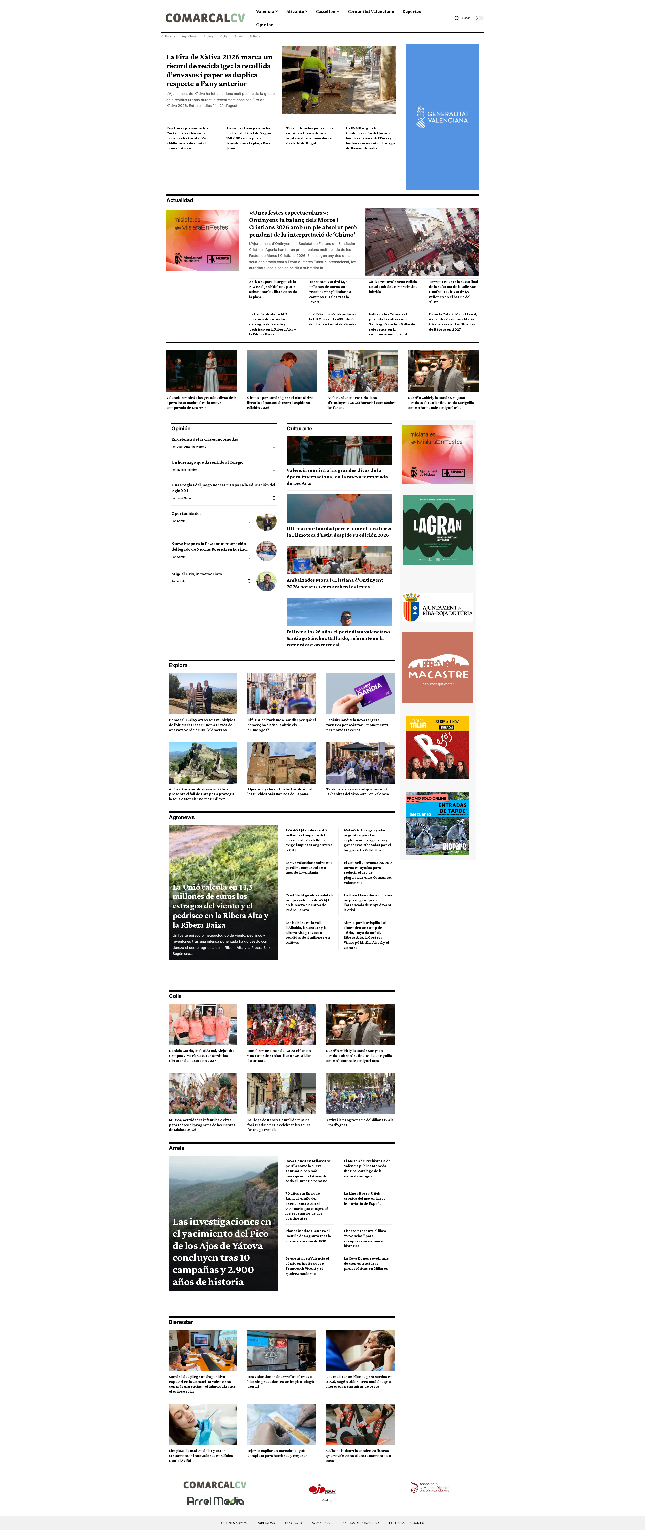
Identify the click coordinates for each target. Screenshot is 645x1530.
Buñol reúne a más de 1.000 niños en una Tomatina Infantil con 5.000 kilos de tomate (279, 1055)
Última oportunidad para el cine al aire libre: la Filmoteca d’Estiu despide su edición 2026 (280, 402)
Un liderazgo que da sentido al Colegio (207, 462)
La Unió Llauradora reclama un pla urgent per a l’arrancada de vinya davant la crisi (368, 902)
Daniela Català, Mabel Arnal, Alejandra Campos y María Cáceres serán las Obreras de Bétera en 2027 (202, 1055)
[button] (462, 18)
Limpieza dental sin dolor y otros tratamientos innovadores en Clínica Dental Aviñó (201, 1455)
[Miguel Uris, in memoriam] (266, 581)
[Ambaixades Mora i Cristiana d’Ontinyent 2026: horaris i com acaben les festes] (363, 371)
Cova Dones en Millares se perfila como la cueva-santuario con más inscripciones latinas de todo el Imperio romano (308, 1171)
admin (181, 521)
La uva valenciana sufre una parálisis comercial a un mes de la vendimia (309, 867)
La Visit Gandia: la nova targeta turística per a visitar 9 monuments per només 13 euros (357, 725)
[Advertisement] (258, 172)
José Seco (184, 498)
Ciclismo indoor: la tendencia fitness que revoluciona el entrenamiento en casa (358, 1455)
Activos (254, 36)
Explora (208, 36)
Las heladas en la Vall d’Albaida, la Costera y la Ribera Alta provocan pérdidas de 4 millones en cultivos (307, 932)
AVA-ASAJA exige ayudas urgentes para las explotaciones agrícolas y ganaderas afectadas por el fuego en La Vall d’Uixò (367, 840)
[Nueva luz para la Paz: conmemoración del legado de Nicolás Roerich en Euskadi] (266, 551)
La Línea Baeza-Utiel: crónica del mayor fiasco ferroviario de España (365, 1198)
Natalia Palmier (187, 469)
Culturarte (168, 36)
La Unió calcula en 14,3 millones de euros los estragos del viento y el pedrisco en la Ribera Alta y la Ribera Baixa (272, 324)
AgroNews (189, 36)
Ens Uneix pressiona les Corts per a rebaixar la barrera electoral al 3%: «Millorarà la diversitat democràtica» (187, 138)
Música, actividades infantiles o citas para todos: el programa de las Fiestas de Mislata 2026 (202, 1125)
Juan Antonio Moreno (191, 446)
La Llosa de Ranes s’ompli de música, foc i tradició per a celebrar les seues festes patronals (279, 1125)
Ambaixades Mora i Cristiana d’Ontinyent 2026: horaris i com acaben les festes (362, 402)
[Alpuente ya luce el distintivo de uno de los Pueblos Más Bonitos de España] (281, 762)
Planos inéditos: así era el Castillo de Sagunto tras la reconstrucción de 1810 (308, 1236)
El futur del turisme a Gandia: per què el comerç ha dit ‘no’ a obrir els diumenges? (281, 725)
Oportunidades (186, 513)
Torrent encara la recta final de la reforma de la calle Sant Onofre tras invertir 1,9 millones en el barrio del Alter (453, 291)
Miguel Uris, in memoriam (196, 573)
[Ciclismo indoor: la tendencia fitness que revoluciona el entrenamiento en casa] (360, 1424)
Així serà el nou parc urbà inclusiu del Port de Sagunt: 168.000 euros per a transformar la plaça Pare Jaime (250, 138)
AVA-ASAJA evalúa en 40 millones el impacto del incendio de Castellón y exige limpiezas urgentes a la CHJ (308, 840)
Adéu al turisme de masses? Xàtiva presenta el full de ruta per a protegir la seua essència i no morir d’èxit (201, 794)
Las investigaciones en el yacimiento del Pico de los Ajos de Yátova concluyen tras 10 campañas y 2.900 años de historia (222, 1251)
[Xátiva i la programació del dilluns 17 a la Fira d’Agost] (360, 1093)
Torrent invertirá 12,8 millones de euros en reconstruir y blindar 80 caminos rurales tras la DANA (330, 291)
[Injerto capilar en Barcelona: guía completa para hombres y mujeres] (281, 1424)
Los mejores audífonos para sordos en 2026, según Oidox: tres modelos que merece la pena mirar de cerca (359, 1381)
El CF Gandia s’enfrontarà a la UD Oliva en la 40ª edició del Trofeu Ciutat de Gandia (333, 319)
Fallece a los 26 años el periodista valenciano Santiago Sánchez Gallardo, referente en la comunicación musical (392, 324)
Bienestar (181, 1322)
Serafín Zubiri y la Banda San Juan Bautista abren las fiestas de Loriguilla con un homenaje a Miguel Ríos (441, 402)
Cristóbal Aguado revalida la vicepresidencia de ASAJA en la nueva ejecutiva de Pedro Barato (309, 902)
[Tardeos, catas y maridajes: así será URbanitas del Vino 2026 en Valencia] (360, 762)
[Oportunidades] (266, 521)
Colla (224, 36)
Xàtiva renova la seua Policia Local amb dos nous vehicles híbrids (393, 286)
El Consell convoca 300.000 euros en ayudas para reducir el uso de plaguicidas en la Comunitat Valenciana (368, 872)
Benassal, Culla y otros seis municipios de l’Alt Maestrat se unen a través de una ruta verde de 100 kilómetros (202, 725)
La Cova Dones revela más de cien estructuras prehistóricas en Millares (366, 1263)
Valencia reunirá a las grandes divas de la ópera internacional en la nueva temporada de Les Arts (201, 402)
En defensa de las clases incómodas (204, 439)
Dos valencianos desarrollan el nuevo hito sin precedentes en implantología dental (280, 1381)
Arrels (238, 36)
